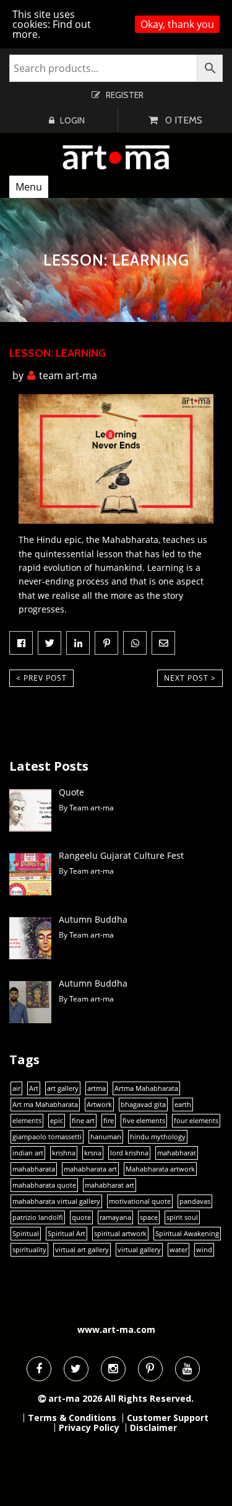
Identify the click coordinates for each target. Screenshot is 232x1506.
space (149, 1217)
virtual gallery (139, 1249)
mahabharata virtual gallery (56, 1201)
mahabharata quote (44, 1185)
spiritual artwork (120, 1233)
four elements (196, 1120)
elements (26, 1120)
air (16, 1088)
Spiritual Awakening (187, 1233)
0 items (183, 120)
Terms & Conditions (72, 1418)
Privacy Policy (89, 1427)
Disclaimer (153, 1427)
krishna (63, 1153)
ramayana (115, 1217)
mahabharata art (90, 1169)
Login (72, 120)
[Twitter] (76, 1368)
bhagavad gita (143, 1104)
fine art (83, 1120)
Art (33, 1088)
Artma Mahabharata (146, 1088)
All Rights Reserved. (149, 1398)
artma (96, 1088)
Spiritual (25, 1233)
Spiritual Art (66, 1233)
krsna (92, 1153)
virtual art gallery (82, 1249)
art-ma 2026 (75, 1398)
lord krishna (129, 1153)
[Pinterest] (150, 1368)
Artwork (99, 1104)
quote (81, 1217)
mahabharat (176, 1153)
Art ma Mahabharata (45, 1104)
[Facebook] (39, 1368)
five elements (143, 1120)
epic (56, 1120)
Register (125, 95)
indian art (27, 1153)
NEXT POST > (190, 678)
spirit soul (182, 1217)
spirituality (29, 1249)
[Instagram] (113, 1368)
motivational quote (140, 1201)
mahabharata (33, 1169)
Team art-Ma (68, 375)
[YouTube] (187, 1368)
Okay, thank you (177, 24)
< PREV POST (41, 678)
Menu (28, 187)
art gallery (63, 1088)
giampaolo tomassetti (47, 1136)
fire (108, 1120)
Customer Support (167, 1418)
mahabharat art (109, 1185)
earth (182, 1104)
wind (204, 1249)
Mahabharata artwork (160, 1169)
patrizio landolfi (37, 1217)
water (178, 1249)
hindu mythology (158, 1136)
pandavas (194, 1201)
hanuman (105, 1136)
